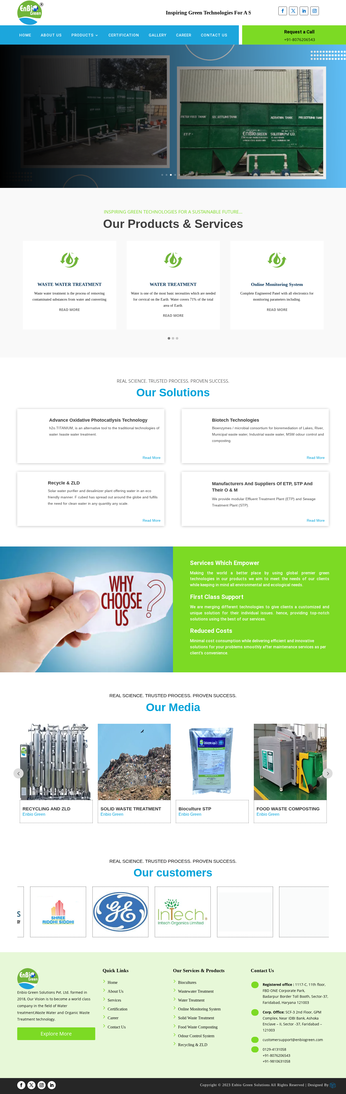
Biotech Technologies (235, 420)
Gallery (157, 35)
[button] (169, 338)
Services (114, 1000)
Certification (123, 35)
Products (82, 35)
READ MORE (69, 309)
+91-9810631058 (276, 1061)
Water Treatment (191, 1000)
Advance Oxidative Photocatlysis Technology (98, 420)
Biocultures (187, 982)
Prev (18, 773)
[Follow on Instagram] (314, 11)
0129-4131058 (274, 1049)
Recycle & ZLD (64, 482)
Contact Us (214, 35)
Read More (42, 142)
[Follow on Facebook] (282, 11)
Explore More (56, 1033)
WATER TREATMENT (173, 284)
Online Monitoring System (277, 284)
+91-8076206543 (299, 39)
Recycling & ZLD (192, 1045)
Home (25, 35)
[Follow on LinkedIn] (304, 11)
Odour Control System (196, 1036)
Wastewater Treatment (196, 991)
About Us (51, 35)
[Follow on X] (293, 11)
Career (183, 35)
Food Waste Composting (198, 1027)
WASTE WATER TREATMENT (69, 284)
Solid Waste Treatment (196, 1018)
